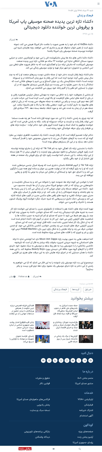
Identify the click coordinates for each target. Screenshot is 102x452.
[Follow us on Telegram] (84, 360)
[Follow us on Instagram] (67, 360)
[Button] (13, 39)
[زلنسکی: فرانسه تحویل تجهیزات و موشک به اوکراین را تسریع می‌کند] (42, 339)
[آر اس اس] (55, 360)
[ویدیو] (53, 449)
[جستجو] (79, 449)
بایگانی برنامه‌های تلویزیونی (37, 431)
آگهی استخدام (86, 415)
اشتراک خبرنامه (86, 410)
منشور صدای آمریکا (84, 383)
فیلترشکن (88, 405)
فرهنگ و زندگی (85, 16)
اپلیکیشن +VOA (85, 399)
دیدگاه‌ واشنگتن (42, 437)
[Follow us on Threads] (61, 360)
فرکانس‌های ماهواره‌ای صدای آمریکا (33, 399)
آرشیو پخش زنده (85, 437)
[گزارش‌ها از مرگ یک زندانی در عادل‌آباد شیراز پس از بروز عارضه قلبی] (86, 339)
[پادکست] (49, 360)
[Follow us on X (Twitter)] (78, 360)
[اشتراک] (43, 360)
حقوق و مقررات (42, 378)
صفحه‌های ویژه (85, 431)
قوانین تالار (45, 383)
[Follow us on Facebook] (90, 360)
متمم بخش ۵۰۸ (85, 378)
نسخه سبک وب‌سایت (40, 410)
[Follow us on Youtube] (73, 360)
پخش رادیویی (43, 405)
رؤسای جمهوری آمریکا (83, 442)
